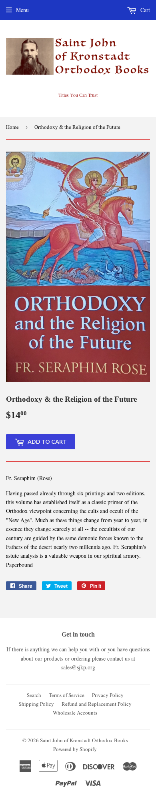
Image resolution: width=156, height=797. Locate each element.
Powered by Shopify (75, 749)
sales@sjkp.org (78, 667)
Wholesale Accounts (75, 712)
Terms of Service (66, 695)
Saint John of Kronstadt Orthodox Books (84, 740)
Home (12, 126)
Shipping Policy (36, 703)
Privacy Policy (108, 695)
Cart (144, 10)
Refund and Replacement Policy (97, 703)
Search (34, 695)
